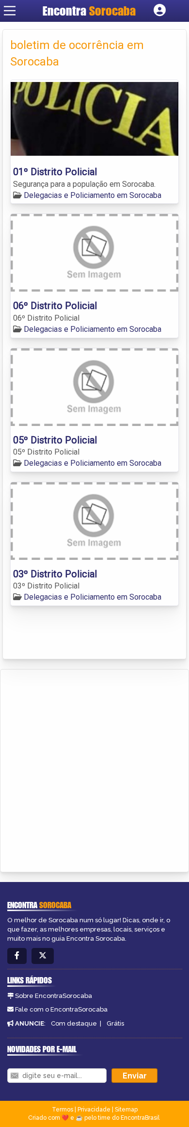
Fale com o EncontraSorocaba (61, 1009)
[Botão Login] (160, 10)
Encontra (89, 10)
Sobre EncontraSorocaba (53, 995)
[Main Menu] (9, 10)
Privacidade (94, 1109)
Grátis (115, 1023)
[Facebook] (17, 956)
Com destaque (74, 1023)
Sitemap (126, 1109)
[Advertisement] (94, 769)
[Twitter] (43, 956)
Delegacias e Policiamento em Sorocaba (92, 195)
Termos (62, 1109)
